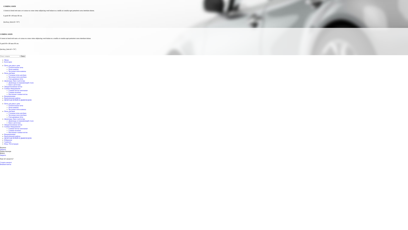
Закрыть (3, 149)
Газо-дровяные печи (15, 79)
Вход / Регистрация (11, 144)
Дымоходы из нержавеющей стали (21, 83)
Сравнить (7, 142)
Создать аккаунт (6, 162)
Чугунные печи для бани (17, 77)
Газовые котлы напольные (18, 90)
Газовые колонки (14, 92)
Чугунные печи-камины (17, 71)
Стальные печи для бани (17, 75)
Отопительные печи (15, 67)
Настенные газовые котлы (18, 94)
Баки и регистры (14, 85)
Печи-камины (13, 69)
